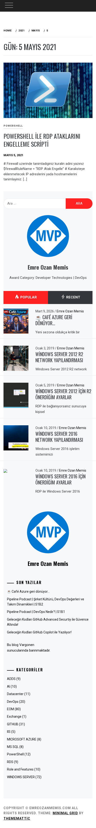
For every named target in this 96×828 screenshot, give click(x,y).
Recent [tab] (72, 297)
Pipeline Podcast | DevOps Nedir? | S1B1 (36, 612)
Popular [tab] (28, 297)
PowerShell (13, 125)
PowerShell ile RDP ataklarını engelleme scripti (41, 140)
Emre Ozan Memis (70, 311)
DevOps (12, 701)
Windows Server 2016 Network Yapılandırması (59, 436)
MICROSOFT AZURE (21, 739)
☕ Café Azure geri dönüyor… (53, 320)
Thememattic (16, 818)
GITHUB (12, 724)
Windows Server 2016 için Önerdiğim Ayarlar (60, 479)
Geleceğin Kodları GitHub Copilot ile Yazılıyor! (39, 632)
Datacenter (15, 694)
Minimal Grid (65, 813)
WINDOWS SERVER (21, 777)
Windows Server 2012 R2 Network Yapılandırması (59, 357)
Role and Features (20, 769)
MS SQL (13, 747)
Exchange (14, 716)
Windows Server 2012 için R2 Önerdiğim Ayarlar (63, 394)
